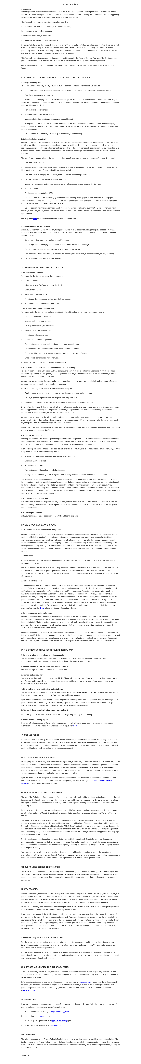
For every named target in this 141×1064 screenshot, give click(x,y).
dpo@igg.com (55, 1025)
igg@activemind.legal (59, 1021)
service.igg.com (85, 982)
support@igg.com (41, 1016)
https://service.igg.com (60, 1012)
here (35, 219)
